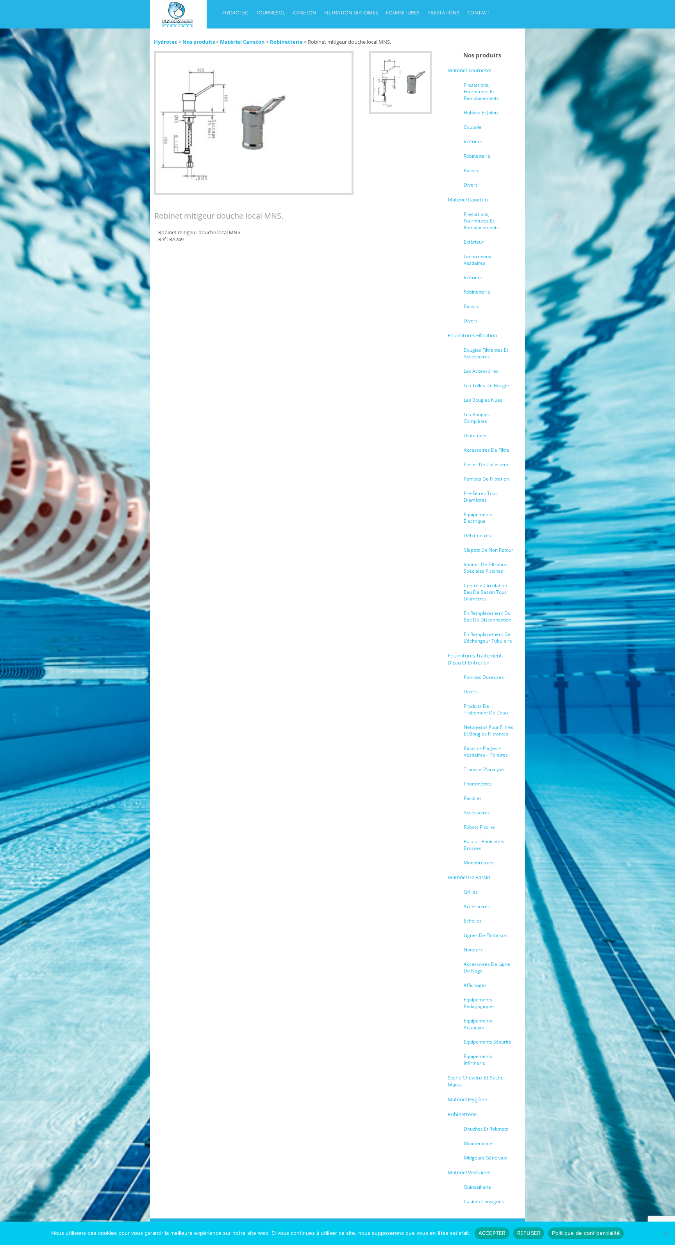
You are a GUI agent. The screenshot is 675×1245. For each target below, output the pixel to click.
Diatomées (476, 435)
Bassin (471, 170)
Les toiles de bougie (486, 385)
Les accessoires (481, 371)
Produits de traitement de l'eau (486, 709)
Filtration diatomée (349, 14)
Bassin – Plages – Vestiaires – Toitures (486, 751)
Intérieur (473, 141)
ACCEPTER (492, 1233)
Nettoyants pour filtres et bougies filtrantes (488, 730)
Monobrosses (478, 862)
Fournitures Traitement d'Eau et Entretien (475, 659)
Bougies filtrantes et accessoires (486, 353)
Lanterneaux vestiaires (477, 259)
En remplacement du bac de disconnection (487, 616)
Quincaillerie (477, 1187)
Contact (476, 14)
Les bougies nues (483, 400)
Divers (471, 185)
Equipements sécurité (487, 1041)
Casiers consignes (484, 1201)
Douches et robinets (486, 1129)
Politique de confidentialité (586, 1233)
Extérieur (474, 242)
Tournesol (268, 14)
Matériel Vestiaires (469, 1172)
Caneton (302, 14)
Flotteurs (473, 949)
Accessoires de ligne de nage (487, 967)
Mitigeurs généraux (485, 1157)
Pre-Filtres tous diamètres (481, 496)
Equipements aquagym (478, 1024)
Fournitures (401, 14)
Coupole (473, 127)
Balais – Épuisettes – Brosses (486, 844)
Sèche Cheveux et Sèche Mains (476, 1081)
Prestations (441, 14)
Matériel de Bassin (469, 877)
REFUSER (529, 1233)
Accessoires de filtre (486, 450)
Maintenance (478, 1143)
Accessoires (477, 812)
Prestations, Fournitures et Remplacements (481, 92)
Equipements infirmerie (478, 1059)
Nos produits (198, 41)
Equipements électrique (478, 517)
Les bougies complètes (477, 417)
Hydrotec (233, 14)
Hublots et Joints (481, 112)
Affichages (475, 985)
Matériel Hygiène (467, 1099)
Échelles (473, 920)
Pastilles (473, 798)
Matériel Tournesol (469, 70)
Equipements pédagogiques (479, 1003)
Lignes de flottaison (485, 935)
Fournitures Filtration (472, 335)
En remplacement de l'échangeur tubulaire (488, 637)
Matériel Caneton (242, 41)
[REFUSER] (665, 1233)
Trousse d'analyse (484, 769)
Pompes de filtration (486, 479)
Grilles (471, 892)
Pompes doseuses (484, 677)
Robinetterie (286, 41)
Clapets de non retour (488, 550)
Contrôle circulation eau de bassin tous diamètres (485, 592)
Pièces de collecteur (486, 464)
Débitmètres (477, 535)
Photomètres (478, 783)
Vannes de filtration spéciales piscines (485, 567)
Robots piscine (479, 827)
